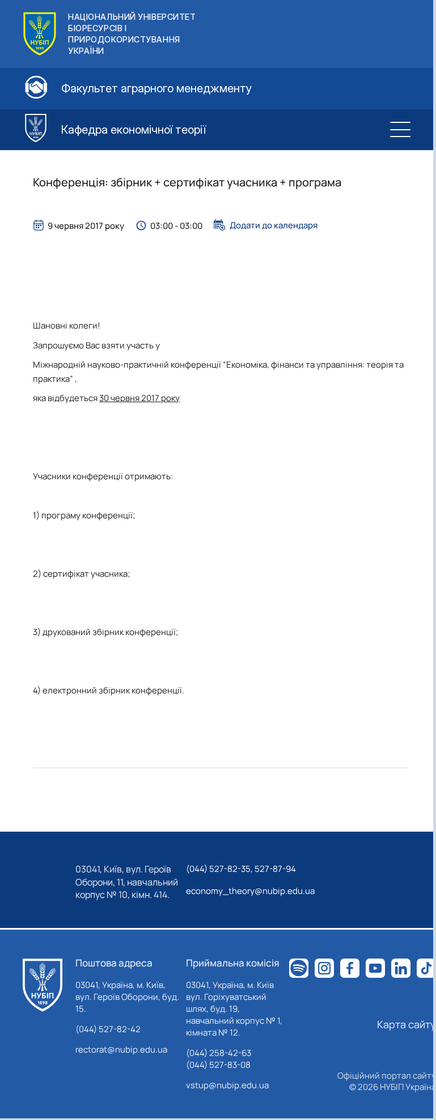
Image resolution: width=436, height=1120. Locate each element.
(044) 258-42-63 (218, 1053)
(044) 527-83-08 (218, 1065)
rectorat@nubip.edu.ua (121, 1049)
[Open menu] (400, 129)
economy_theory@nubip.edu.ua (250, 891)
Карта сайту (406, 1024)
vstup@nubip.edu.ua (227, 1085)
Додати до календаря (274, 225)
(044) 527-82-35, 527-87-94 (241, 869)
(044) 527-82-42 (108, 1029)
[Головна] (42, 985)
